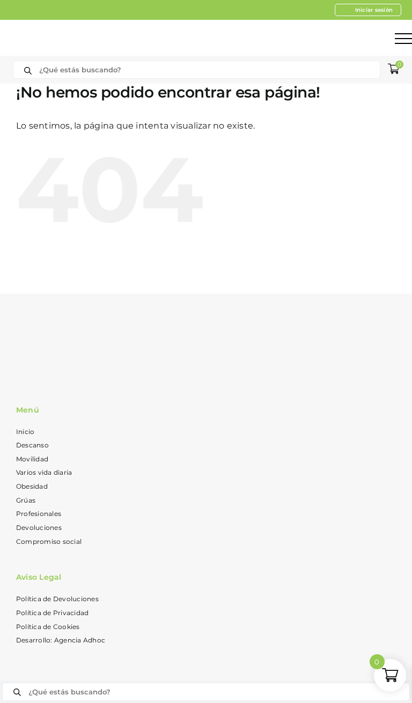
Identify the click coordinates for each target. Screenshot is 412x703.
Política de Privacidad (52, 613)
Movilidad (32, 459)
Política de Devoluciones (57, 599)
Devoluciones (39, 527)
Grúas (25, 500)
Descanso (32, 445)
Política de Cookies (48, 627)
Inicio (25, 432)
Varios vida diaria (44, 472)
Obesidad (32, 486)
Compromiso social (49, 541)
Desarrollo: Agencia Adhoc (60, 640)
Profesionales (38, 514)
